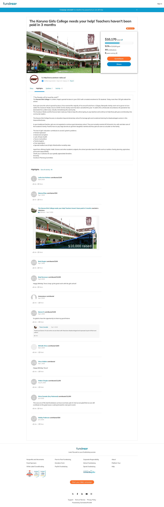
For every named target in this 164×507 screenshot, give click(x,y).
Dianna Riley (42, 193)
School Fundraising (89, 463)
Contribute (119, 59)
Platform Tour (116, 463)
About (114, 459)
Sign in (159, 4)
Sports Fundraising (89, 466)
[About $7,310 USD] (122, 40)
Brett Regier (42, 261)
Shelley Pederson (43, 418)
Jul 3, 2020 (41, 419)
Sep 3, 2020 (41, 298)
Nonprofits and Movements (35, 459)
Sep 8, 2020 (41, 179)
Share (119, 64)
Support (70, 500)
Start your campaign (82, 482)
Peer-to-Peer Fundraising (63, 459)
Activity (59, 88)
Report (72, 81)
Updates (49, 88)
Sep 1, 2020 (41, 363)
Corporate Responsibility (91, 459)
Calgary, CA (66, 81)
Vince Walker (42, 361)
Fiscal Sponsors (31, 463)
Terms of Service (80, 500)
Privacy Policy (91, 500)
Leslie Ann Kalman (44, 177)
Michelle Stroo (43, 346)
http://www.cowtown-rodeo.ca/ (55, 78)
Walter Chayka (43, 381)
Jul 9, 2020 (41, 398)
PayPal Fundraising (61, 466)
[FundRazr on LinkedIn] (82, 494)
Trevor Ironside (43, 327)
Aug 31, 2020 (42, 382)
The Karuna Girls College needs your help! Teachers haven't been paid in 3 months (64, 208)
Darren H (41, 312)
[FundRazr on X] (72, 494)
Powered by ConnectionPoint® (82, 502)
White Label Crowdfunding (35, 466)
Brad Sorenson (43, 277)
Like (35, 184)
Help (113, 466)
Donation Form (59, 463)
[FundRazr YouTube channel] (86, 494)
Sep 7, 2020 (41, 195)
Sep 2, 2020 (41, 314)
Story (31, 88)
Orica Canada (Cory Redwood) (48, 396)
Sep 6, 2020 (41, 279)
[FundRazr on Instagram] (91, 494)
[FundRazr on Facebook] (77, 494)
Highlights (39, 88)
